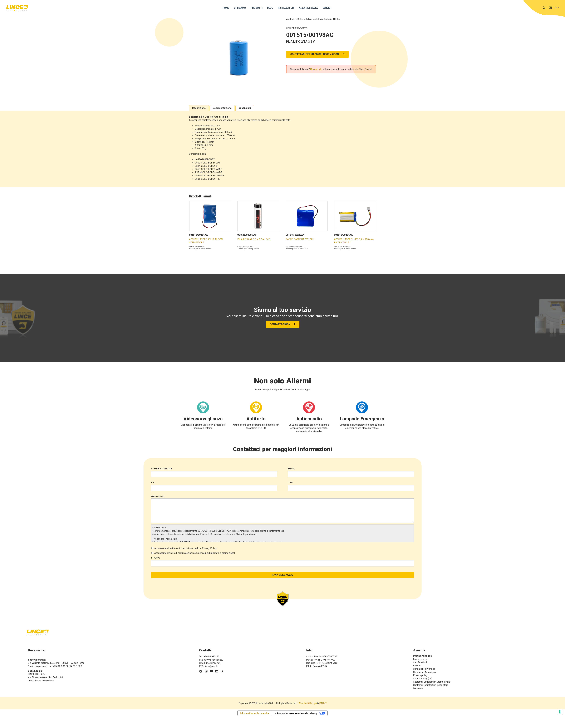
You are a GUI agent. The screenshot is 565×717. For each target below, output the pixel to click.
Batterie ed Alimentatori (309, 19)
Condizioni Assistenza (424, 672)
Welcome (418, 688)
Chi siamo (240, 7)
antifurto (291, 19)
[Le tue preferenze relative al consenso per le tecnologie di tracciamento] (560, 712)
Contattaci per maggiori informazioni (314, 54)
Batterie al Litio (332, 19)
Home (225, 7)
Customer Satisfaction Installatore (430, 685)
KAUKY (322, 703)
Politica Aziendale (422, 656)
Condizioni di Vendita (424, 668)
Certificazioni (420, 662)
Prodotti (256, 7)
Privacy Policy (209, 548)
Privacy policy (420, 675)
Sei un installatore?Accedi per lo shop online (200, 248)
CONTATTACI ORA (280, 324)
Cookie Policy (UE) (422, 678)
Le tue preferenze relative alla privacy (295, 713)
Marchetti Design (308, 703)
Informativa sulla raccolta (254, 713)
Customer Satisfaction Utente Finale (431, 681)
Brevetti (417, 665)
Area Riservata (308, 7)
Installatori (286, 7)
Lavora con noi (420, 659)
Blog (270, 7)
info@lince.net (213, 663)
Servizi (327, 7)
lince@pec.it (211, 666)
